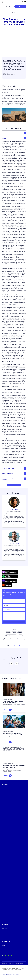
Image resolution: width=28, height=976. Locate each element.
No (16, 663)
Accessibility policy (19, 963)
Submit (14, 622)
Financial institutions (11, 635)
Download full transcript (13, 485)
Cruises (20, 632)
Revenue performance (9, 638)
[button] (10, 710)
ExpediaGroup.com (8, 952)
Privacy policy (4, 963)
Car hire (14, 632)
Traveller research (9, 642)
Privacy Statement (7, 974)
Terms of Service (15, 974)
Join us (19, 6)
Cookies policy (11, 963)
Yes (11, 663)
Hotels (20, 635)
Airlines (8, 632)
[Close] (25, 967)
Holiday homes (19, 642)
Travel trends (20, 638)
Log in (7, 6)
